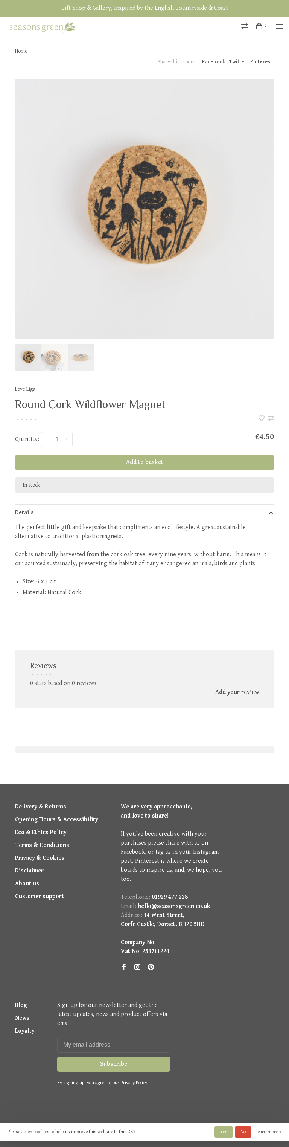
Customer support (39, 896)
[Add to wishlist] (262, 419)
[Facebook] (124, 968)
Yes (223, 1132)
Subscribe (113, 1064)
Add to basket (144, 462)
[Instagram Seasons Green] (137, 968)
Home (21, 51)
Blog (21, 1005)
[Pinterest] (151, 968)
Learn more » (268, 1132)
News (22, 1018)
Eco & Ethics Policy (41, 832)
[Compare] (245, 27)
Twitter (237, 62)
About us (27, 883)
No (243, 1132)
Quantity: (27, 439)
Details (24, 512)
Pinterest (261, 62)
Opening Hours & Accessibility (56, 819)
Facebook (213, 62)
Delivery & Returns (40, 806)
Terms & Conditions (42, 845)
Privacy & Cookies (39, 858)
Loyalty (25, 1030)
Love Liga (25, 389)
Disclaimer (29, 870)
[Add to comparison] (271, 419)
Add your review (237, 692)
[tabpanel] (144, 209)
